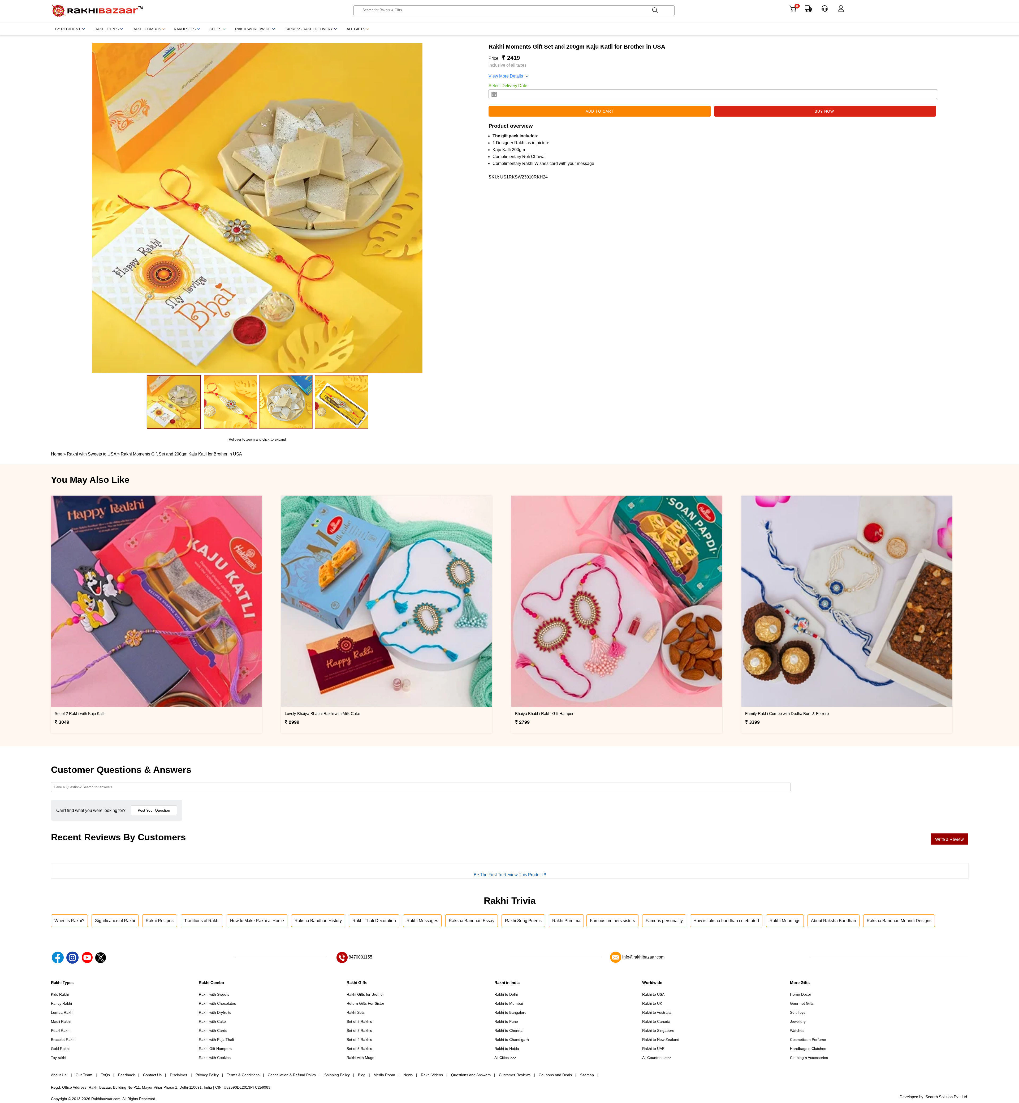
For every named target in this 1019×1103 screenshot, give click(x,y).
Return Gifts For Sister (365, 1003)
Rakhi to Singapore (658, 1030)
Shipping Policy (337, 1075)
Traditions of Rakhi (201, 920)
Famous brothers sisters (612, 920)
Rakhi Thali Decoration (374, 920)
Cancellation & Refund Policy (292, 1075)
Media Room (384, 1075)
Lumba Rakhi (62, 1012)
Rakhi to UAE (653, 1048)
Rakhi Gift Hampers (215, 1048)
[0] (792, 10)
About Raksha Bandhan (833, 920)
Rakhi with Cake (212, 1021)
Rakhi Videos (432, 1075)
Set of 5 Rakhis (359, 1048)
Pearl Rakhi (60, 1030)
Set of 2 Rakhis (359, 1021)
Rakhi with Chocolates (217, 1003)
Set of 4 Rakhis (359, 1039)
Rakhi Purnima (566, 920)
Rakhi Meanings (785, 920)
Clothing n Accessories (809, 1057)
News (408, 1075)
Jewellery (798, 1021)
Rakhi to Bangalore (510, 1012)
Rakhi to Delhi (506, 994)
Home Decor (800, 994)
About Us (59, 1075)
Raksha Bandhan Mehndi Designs (899, 920)
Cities (215, 29)
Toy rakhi (58, 1057)
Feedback (126, 1075)
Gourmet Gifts (802, 1003)
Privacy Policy (207, 1075)
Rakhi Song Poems (523, 920)
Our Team (84, 1075)
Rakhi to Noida (506, 1048)
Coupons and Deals (555, 1075)
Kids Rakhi (60, 994)
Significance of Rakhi (115, 920)
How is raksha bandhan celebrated (726, 920)
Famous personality (664, 920)
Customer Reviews (514, 1075)
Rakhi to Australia (656, 1012)
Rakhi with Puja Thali (216, 1039)
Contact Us (152, 1075)
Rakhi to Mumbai (508, 1003)
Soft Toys (797, 1012)
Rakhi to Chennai (508, 1030)
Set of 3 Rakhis (359, 1030)
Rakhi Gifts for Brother (365, 994)
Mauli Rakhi (61, 1021)
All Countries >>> (656, 1057)
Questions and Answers (471, 1075)
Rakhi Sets (185, 29)
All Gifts (356, 29)
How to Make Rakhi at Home (257, 920)
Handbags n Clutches (808, 1048)
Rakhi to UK (652, 1003)
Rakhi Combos (146, 29)
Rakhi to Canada (656, 1021)
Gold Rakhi (60, 1048)
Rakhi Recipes (160, 920)
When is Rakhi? (69, 920)
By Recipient (68, 29)
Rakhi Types (106, 29)
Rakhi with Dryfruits (215, 1012)
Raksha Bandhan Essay (471, 920)
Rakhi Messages (422, 920)
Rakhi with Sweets (214, 994)
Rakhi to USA (653, 994)
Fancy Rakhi (61, 1003)
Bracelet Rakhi (63, 1039)
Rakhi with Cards (213, 1030)
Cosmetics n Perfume (808, 1039)
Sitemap (587, 1075)
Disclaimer (178, 1075)
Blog (361, 1075)
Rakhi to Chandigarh (511, 1039)
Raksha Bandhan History (318, 920)
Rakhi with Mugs (360, 1057)
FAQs (105, 1075)
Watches (797, 1030)
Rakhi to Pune (506, 1021)
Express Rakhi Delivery (308, 29)
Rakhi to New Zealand (660, 1039)
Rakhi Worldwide (253, 29)
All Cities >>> (505, 1057)
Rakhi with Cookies (215, 1057)
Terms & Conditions (243, 1075)
